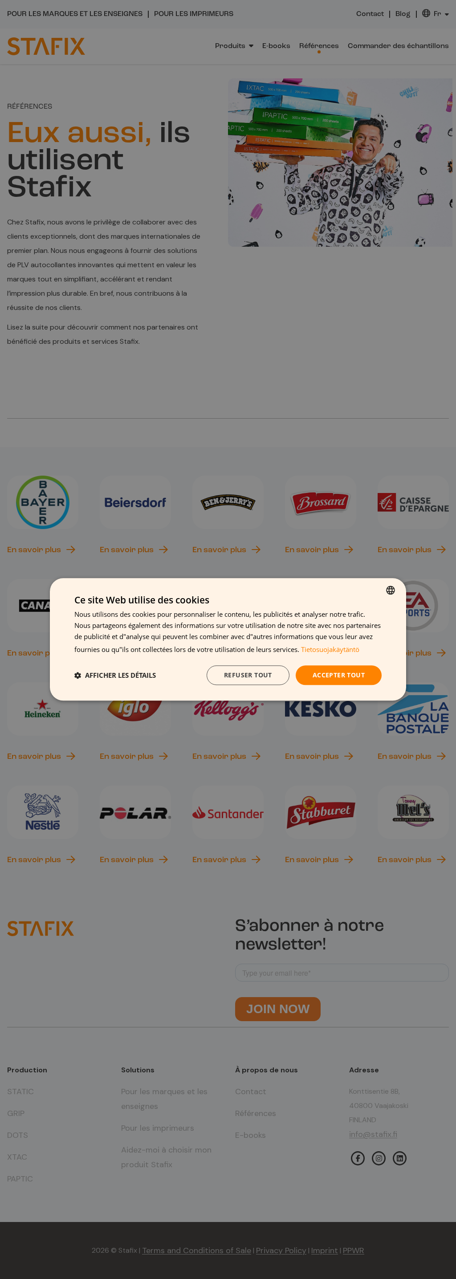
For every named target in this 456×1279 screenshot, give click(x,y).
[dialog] (228, 639)
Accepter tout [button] (339, 675)
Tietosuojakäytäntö (330, 649)
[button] (115, 675)
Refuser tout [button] (248, 675)
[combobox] (390, 590)
